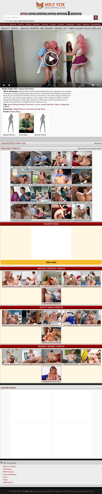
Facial (78, 24)
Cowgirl (53, 24)
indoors (57, 104)
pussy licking (13, 104)
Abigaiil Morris (19, 109)
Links (5, 477)
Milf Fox (51, 5)
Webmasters (8, 482)
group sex (31, 20)
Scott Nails (30, 109)
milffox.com (28, 491)
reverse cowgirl (40, 104)
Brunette (45, 24)
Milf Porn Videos (9, 467)
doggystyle (65, 104)
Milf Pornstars (8, 472)
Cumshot (61, 24)
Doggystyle (70, 24)
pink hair (50, 104)
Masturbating (96, 24)
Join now (51, 262)
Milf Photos (7, 469)
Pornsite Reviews (10, 474)
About (5, 480)
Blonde (28, 24)
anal (16, 20)
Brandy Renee (40, 109)
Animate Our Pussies (26, 89)
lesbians (6, 107)
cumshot (20, 20)
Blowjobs (36, 24)
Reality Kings (9, 28)
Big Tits (21, 24)
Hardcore (86, 24)
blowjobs (21, 104)
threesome (25, 20)
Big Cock (13, 24)
